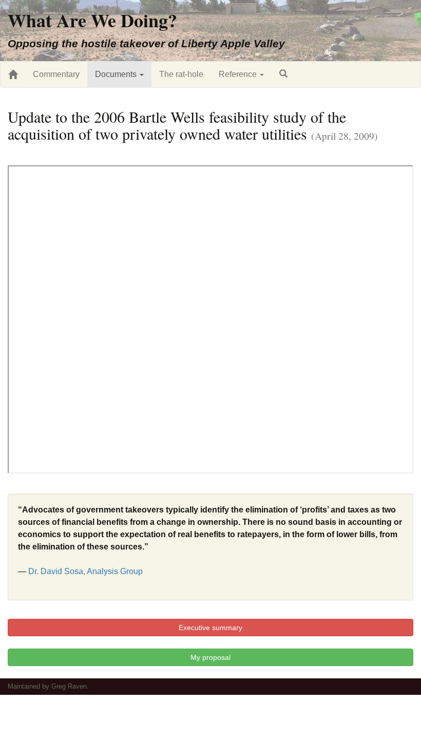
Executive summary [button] (210, 627)
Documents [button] (117, 74)
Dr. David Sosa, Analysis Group (85, 571)
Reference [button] (239, 74)
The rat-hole (181, 74)
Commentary (56, 74)
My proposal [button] (210, 657)
